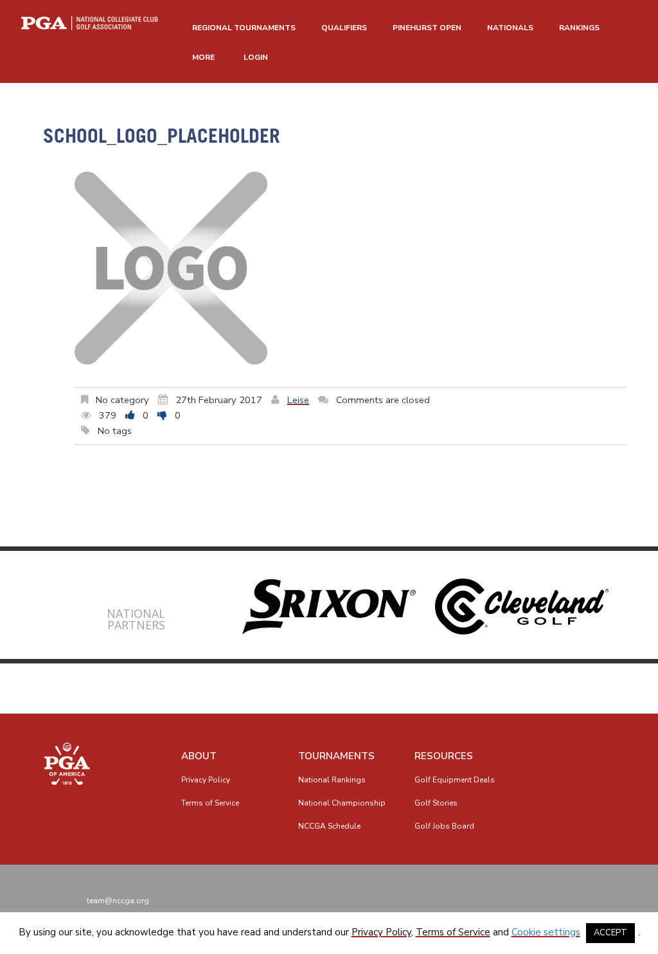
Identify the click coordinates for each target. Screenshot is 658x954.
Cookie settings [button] (545, 932)
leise (298, 399)
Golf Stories (436, 803)
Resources (443, 756)
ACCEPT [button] (610, 933)
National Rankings (332, 780)
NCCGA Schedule (329, 826)
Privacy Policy (205, 780)
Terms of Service (210, 803)
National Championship (342, 803)
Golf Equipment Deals (454, 780)
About (199, 756)
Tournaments (336, 756)
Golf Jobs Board (444, 826)
